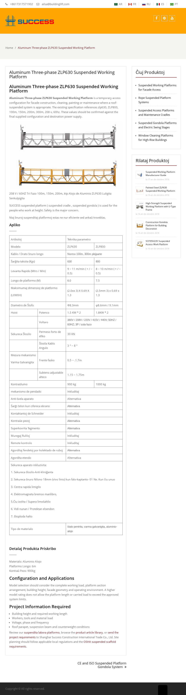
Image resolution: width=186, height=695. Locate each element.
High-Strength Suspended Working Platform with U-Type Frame (161, 206)
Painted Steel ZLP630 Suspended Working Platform (160, 189)
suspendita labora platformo (42, 632)
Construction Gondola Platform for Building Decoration (157, 225)
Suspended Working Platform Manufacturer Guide (160, 173)
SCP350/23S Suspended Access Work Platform (158, 242)
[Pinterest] (164, 18)
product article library (89, 632)
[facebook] (156, 18)
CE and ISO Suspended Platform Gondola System (102, 665)
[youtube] (172, 18)
